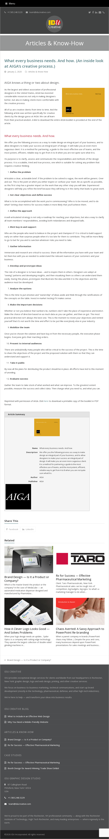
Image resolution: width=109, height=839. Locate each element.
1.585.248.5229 (15, 12)
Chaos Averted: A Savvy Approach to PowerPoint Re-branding (80, 630)
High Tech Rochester (38, 819)
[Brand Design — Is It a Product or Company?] (28, 559)
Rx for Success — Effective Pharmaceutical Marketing (73, 577)
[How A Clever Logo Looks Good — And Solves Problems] (28, 611)
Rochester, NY (41, 815)
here (46, 401)
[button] (10, 3)
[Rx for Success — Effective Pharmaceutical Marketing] (80, 558)
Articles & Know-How (38, 71)
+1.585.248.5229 (16, 797)
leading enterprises (69, 819)
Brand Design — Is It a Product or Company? (26, 579)
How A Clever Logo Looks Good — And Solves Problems (27, 630)
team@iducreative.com (40, 12)
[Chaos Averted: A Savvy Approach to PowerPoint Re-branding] (80, 611)
